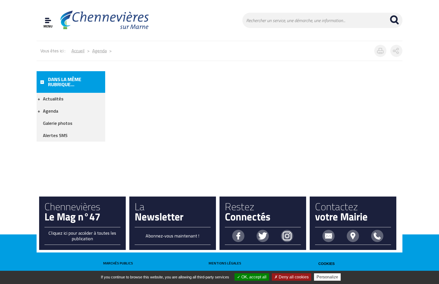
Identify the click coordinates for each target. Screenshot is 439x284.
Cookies (326, 264)
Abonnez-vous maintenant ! (172, 235)
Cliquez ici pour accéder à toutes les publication (82, 236)
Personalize (327, 277)
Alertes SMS (55, 135)
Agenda (99, 50)
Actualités (53, 98)
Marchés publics (118, 263)
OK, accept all (253, 277)
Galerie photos (57, 123)
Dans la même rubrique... (64, 81)
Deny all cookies (293, 277)
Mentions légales (225, 263)
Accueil (78, 50)
